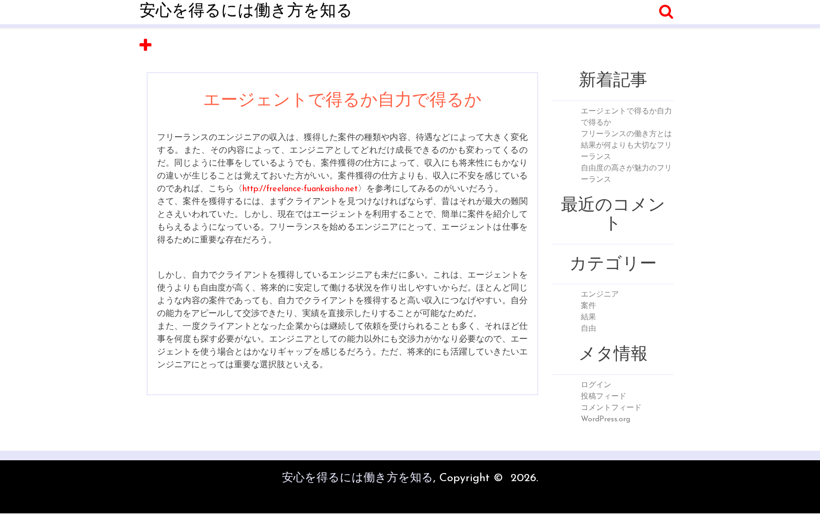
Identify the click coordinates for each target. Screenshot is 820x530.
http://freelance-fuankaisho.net (300, 189)
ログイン (596, 385)
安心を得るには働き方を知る (246, 11)
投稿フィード (603, 396)
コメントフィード (611, 408)
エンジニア (600, 294)
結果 (588, 317)
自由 (588, 329)
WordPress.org (605, 419)
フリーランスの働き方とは (626, 134)
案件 (588, 306)
